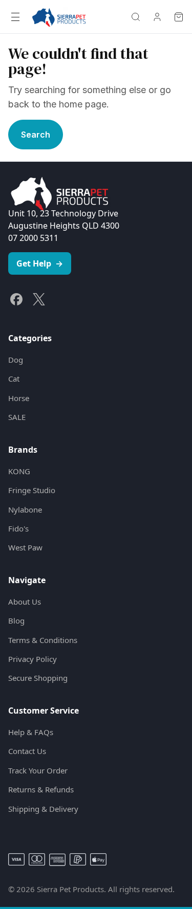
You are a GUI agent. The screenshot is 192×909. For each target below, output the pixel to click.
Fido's (18, 528)
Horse (18, 398)
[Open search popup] (135, 17)
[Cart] (178, 17)
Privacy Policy (32, 659)
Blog (16, 620)
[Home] (59, 17)
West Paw (25, 547)
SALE (17, 417)
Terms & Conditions (42, 640)
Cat (13, 378)
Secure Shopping (38, 678)
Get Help (39, 263)
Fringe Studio (31, 490)
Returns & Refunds (41, 789)
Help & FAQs (30, 732)
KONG (19, 471)
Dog (15, 359)
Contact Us (27, 751)
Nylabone (25, 509)
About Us (24, 601)
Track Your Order (38, 770)
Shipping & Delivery (43, 809)
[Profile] (157, 17)
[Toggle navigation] (15, 17)
